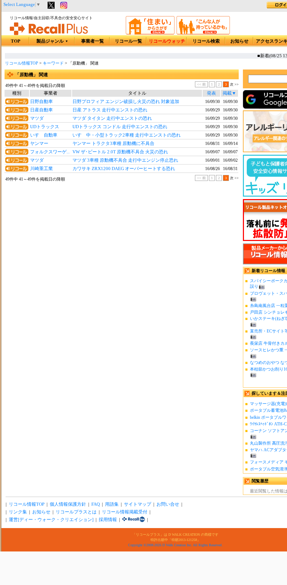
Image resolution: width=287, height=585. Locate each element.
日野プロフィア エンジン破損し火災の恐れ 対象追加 (125, 101)
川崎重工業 (41, 168)
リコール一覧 (128, 41)
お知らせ (239, 41)
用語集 (112, 504)
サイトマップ (137, 504)
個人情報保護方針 (68, 504)
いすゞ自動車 (43, 135)
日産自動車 (41, 110)
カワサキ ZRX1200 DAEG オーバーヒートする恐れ (123, 168)
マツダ (37, 118)
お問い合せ (167, 504)
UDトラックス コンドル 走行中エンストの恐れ (119, 126)
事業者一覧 (92, 41)
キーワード (53, 63)
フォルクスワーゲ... (50, 151)
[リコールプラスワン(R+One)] (133, 519)
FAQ (95, 504)
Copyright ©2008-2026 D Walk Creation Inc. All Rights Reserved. (175, 545)
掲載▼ (229, 93)
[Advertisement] (122, 240)
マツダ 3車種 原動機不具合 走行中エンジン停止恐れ (125, 160)
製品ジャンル (52, 41)
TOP (15, 41)
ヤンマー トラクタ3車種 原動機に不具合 (113, 143)
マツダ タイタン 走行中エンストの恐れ (112, 118)
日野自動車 (41, 101)
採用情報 (108, 519)
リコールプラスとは (76, 512)
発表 (211, 93)
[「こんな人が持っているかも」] (203, 33)
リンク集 (18, 512)
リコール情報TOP (21, 63)
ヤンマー (39, 143)
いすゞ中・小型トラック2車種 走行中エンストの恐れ (126, 135)
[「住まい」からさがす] (150, 33)
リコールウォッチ (167, 41)
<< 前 (201, 84)
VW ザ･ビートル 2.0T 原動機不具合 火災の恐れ (120, 151)
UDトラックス (44, 126)
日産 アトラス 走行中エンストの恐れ (109, 110)
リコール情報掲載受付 (124, 512)
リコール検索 (206, 41)
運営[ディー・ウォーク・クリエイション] (51, 519)
